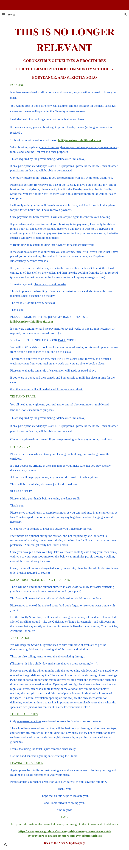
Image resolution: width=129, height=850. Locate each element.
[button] (4, 14)
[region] (64, 5)
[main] (64, 434)
